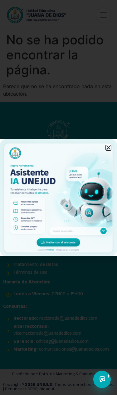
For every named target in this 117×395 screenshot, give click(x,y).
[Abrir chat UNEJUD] (102, 379)
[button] (108, 147)
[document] (58, 197)
